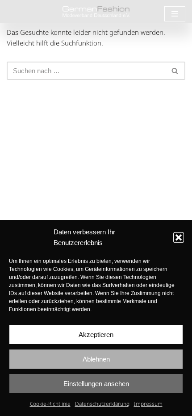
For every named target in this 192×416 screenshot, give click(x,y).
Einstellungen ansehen (96, 383)
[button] (178, 237)
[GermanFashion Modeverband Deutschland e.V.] (96, 11)
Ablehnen (96, 359)
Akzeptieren (96, 334)
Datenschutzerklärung (102, 404)
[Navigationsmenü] (174, 13)
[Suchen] (175, 71)
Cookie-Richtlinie (50, 404)
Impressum (148, 404)
